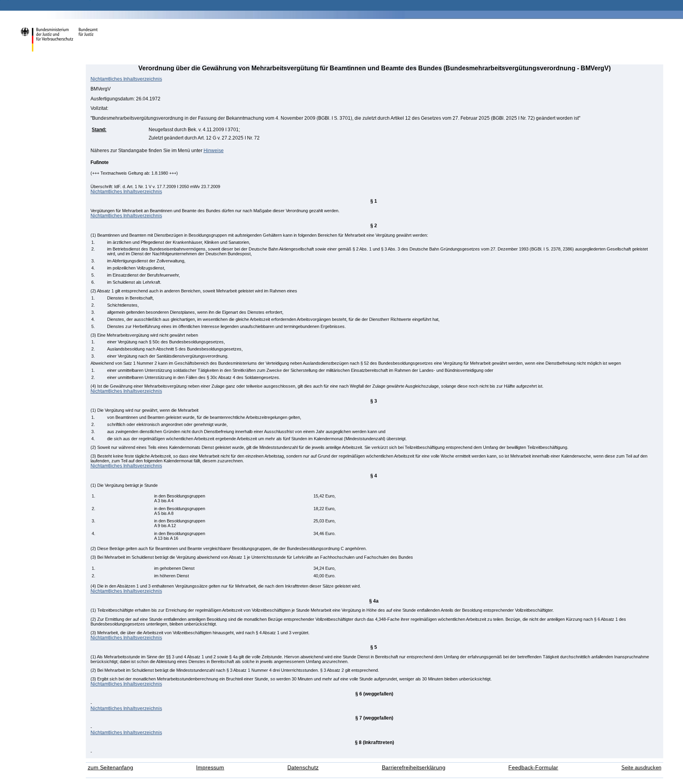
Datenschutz (303, 768)
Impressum (210, 768)
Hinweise (214, 150)
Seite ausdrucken (641, 768)
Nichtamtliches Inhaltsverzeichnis (126, 78)
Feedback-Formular (533, 768)
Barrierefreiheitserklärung (413, 768)
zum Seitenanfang (110, 768)
